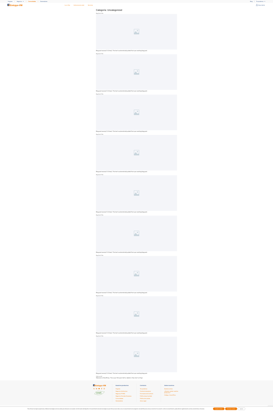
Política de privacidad (146, 396)
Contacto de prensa (145, 391)
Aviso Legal (143, 401)
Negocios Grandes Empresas (123, 396)
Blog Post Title (99, 13)
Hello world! (99, 376)
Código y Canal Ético (170, 395)
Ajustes (241, 408)
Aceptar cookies (218, 408)
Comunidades (32, 1)
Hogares (10, 1)
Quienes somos (168, 389)
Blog (251, 1)
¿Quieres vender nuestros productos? (171, 391)
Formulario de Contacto (146, 393)
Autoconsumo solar (79, 5)
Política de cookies (145, 398)
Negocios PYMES (120, 393)
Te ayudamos (259, 1)
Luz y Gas (67, 5)
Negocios (19, 1)
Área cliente (261, 5)
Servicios (90, 5)
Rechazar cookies (231, 408)
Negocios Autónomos (121, 391)
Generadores (43, 1)
